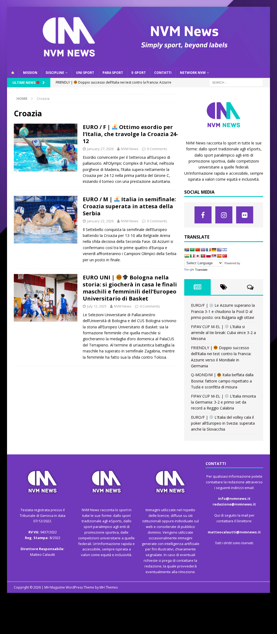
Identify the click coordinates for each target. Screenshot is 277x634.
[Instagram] (223, 214)
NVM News (129, 148)
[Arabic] (192, 249)
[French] (208, 249)
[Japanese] (197, 256)
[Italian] (192, 256)
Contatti (163, 72)
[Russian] (208, 256)
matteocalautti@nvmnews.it (234, 532)
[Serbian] (213, 256)
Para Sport (113, 72)
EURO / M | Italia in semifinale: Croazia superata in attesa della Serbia (129, 206)
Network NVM (193, 72)
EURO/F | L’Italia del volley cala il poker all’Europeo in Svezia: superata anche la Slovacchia (223, 423)
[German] (213, 249)
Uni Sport (85, 72)
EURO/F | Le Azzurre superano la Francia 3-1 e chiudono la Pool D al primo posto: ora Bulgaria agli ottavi (223, 311)
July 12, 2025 (97, 306)
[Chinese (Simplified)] (197, 249)
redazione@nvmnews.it (234, 504)
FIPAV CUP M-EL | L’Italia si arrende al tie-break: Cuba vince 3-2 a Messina (223, 332)
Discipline (55, 72)
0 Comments (157, 148)
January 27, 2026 (100, 148)
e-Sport (138, 72)
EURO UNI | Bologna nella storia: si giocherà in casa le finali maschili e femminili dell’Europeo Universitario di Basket (130, 288)
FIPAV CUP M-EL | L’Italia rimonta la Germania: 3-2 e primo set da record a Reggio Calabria (223, 402)
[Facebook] (203, 214)
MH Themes (109, 587)
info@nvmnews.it (234, 498)
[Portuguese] (202, 256)
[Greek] (219, 249)
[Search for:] (236, 82)
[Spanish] (219, 256)
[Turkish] (224, 256)
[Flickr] (244, 214)
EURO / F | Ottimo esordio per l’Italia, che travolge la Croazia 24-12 (130, 134)
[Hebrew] (224, 249)
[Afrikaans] (186, 249)
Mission (30, 72)
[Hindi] (186, 256)
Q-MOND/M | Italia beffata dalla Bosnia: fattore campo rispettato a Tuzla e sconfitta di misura (222, 380)
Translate (201, 269)
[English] (202, 249)
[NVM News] (138, 64)
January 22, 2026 (100, 221)
